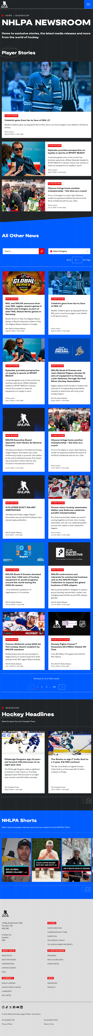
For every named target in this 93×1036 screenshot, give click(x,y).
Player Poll (52, 936)
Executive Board (9, 960)
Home (8, 15)
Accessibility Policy (51, 1020)
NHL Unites (15, 995)
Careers (5, 937)
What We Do (7, 955)
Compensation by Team (57, 932)
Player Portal (61, 964)
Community (7, 991)
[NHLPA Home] (4, 4)
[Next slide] (89, 801)
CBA (3, 940)
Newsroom (52, 983)
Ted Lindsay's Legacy (56, 940)
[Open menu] (88, 4)
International (8, 964)
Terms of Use (49, 1024)
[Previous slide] (84, 801)
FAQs (4, 972)
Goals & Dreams (8, 983)
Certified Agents (9, 968)
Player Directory (54, 928)
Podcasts (51, 987)
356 (54, 687)
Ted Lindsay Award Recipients (60, 944)
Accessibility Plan (8, 1020)
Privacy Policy (7, 1024)
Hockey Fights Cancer (11, 987)
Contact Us (6, 934)
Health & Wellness (55, 960)
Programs (51, 955)
